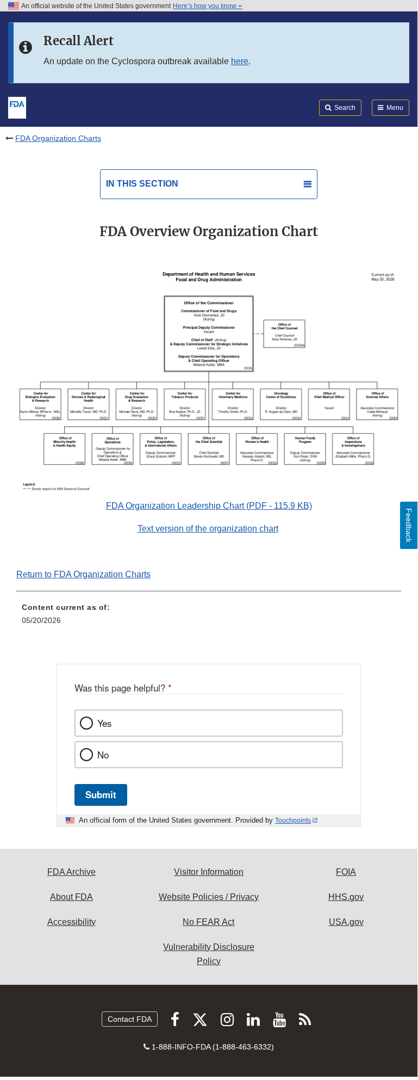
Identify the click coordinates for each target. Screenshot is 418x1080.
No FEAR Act (208, 922)
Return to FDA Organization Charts (83, 574)
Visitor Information (209, 872)
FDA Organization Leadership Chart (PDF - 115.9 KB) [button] (209, 505)
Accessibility (71, 922)
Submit (100, 794)
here (239, 61)
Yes (104, 723)
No (103, 754)
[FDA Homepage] (17, 106)
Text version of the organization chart (208, 528)
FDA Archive (71, 872)
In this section (142, 183)
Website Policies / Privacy (209, 897)
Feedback (408, 525)
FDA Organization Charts (58, 138)
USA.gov (346, 922)
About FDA (71, 897)
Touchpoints (293, 820)
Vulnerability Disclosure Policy (208, 954)
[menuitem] (208, 617)
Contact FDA (130, 1019)
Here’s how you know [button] (205, 6)
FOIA (346, 872)
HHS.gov (346, 897)
